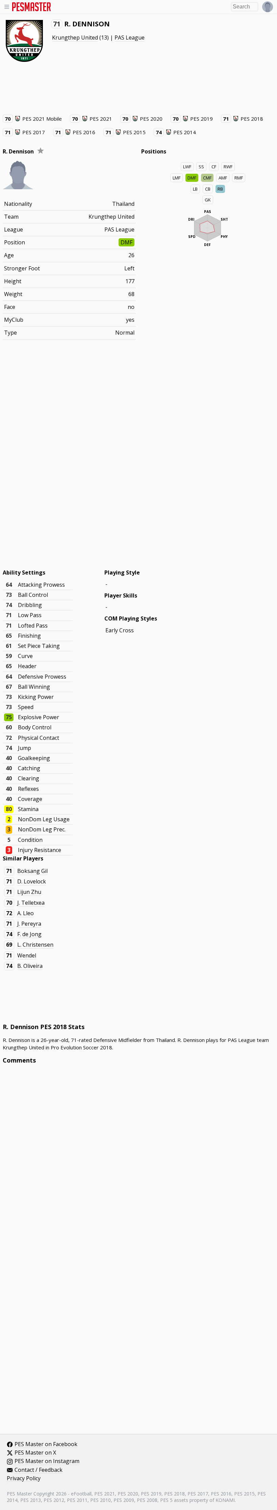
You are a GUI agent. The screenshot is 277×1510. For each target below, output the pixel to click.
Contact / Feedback (38, 1470)
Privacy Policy (24, 1478)
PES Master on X (35, 1453)
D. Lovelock (31, 881)
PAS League (130, 37)
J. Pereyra (29, 923)
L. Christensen (35, 944)
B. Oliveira (30, 966)
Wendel (26, 955)
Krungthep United (75, 37)
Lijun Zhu (29, 892)
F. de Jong (29, 934)
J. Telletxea (31, 902)
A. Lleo (25, 913)
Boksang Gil (32, 871)
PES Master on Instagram (47, 1461)
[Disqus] (138, 1160)
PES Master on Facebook (46, 1444)
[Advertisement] (126, 88)
